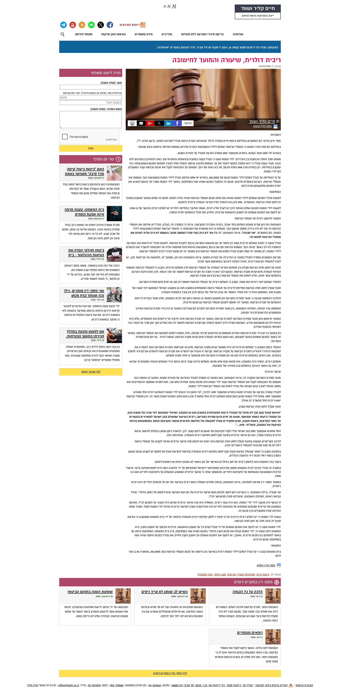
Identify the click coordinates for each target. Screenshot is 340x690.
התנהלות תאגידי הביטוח (241, 574)
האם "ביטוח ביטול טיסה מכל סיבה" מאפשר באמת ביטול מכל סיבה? (84, 174)
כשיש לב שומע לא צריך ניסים (164, 592)
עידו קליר (32, 685)
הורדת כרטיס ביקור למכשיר (271, 685)
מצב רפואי (220, 574)
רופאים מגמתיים (250, 632)
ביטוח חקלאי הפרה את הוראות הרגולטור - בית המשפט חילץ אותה (86, 255)
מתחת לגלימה (83, 34)
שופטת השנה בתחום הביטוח (90, 592)
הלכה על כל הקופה (248, 592)
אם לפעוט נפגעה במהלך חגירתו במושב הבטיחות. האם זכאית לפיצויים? (85, 336)
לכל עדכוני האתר (90, 371)
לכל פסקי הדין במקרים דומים (170, 673)
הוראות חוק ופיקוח (113, 34)
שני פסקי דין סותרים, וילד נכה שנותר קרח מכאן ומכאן (84, 296)
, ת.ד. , (212, 685)
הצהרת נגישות (304, 685)
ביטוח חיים (263, 574)
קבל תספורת (205, 574)
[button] (62, 34)
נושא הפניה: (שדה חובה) (106, 109)
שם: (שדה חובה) (111, 83)
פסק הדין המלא (262, 126)
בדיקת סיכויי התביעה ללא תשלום (202, 34)
